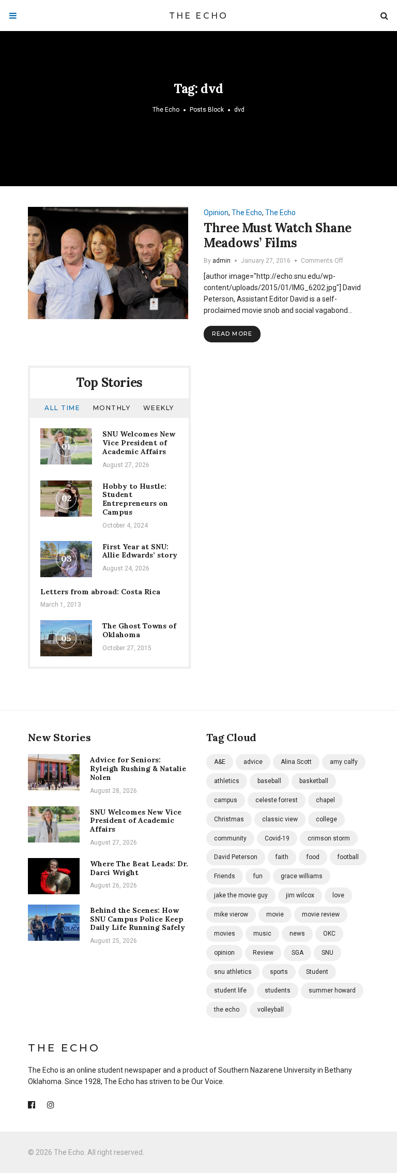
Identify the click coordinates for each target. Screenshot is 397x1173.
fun (258, 876)
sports (279, 971)
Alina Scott (296, 761)
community (230, 838)
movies (224, 933)
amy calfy (344, 761)
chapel (325, 800)
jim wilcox (300, 895)
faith (282, 857)
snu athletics (233, 971)
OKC (329, 933)
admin (221, 260)
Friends (224, 876)
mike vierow (231, 914)
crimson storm (329, 838)
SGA (297, 952)
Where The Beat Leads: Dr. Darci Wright (139, 868)
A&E (219, 761)
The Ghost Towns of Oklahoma (139, 630)
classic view (280, 819)
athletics (226, 781)
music (262, 933)
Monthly (112, 408)
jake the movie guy (241, 895)
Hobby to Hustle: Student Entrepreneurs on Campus (135, 499)
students (278, 990)
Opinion (216, 212)
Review (263, 952)
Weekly (158, 408)
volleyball (270, 1009)
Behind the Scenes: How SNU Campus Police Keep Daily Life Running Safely (137, 919)
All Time (62, 408)
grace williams (302, 876)
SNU (327, 952)
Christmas (229, 819)
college (326, 819)
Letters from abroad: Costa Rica (100, 591)
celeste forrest (276, 800)
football (348, 857)
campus (225, 800)
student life (230, 990)
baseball (269, 781)
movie (275, 914)
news (297, 933)
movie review (321, 914)
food (313, 857)
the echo (226, 1009)
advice (253, 761)
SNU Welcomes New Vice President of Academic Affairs (138, 442)
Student (317, 971)
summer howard (332, 990)
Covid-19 (277, 838)
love (338, 895)
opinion (224, 952)
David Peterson (235, 857)
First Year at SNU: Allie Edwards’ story (139, 551)
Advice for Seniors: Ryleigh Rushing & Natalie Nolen (138, 768)
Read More (232, 333)
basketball (313, 781)
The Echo (198, 16)
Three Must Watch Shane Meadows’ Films (278, 235)
